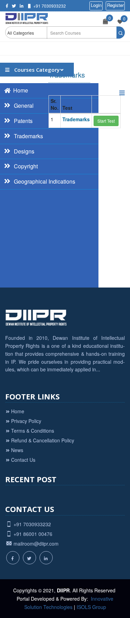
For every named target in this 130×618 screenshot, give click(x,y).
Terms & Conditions (32, 430)
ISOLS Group (91, 606)
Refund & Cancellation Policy (42, 440)
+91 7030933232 (49, 6)
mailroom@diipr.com (36, 543)
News (17, 450)
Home (17, 411)
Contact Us (23, 459)
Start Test (106, 121)
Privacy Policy (26, 420)
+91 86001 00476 (33, 533)
